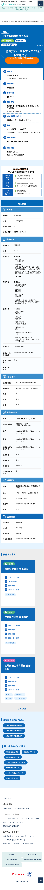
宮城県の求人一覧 (12, 752)
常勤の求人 (7, 808)
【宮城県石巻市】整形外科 (13, 736)
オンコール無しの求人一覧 (14, 773)
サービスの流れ (33, 818)
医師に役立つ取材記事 (11, 843)
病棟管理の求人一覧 (12, 768)
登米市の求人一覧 (29, 752)
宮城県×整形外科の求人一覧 (15, 762)
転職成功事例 (8, 836)
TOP (40, 880)
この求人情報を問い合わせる (22, 60)
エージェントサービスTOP (13, 818)
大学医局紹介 (29, 843)
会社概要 (12, 854)
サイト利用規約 (12, 860)
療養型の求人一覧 (12, 778)
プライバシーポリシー (12, 865)
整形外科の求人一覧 (12, 757)
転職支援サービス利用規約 (32, 860)
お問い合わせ (32, 854)
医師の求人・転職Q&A (11, 826)
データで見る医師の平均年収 (14, 840)
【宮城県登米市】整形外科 (13, 725)
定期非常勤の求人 (22, 808)
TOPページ (7, 798)
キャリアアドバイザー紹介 (13, 822)
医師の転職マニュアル (26, 836)
